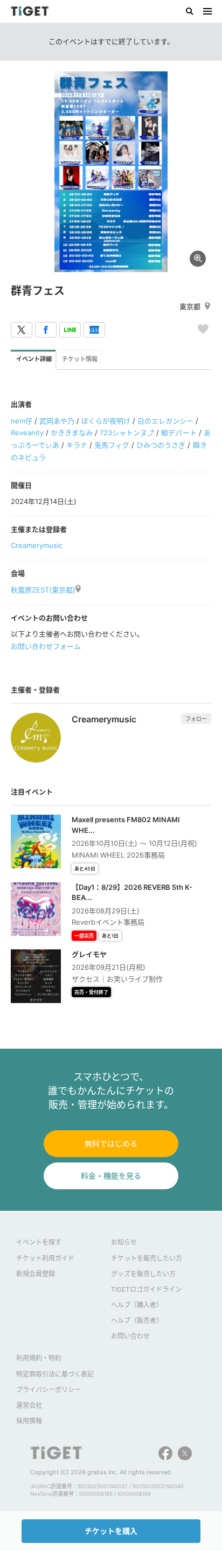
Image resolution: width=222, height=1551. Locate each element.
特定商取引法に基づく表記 (55, 1374)
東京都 (189, 306)
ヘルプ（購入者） (137, 1305)
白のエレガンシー (165, 420)
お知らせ (124, 1242)
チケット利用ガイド (45, 1258)
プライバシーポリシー (48, 1390)
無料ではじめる (111, 1143)
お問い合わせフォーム (46, 646)
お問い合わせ (130, 1336)
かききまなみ (72, 432)
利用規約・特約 (38, 1358)
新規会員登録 (35, 1274)
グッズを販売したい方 (143, 1274)
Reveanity (27, 432)
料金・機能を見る (111, 1175)
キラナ (76, 445)
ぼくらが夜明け (105, 420)
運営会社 (29, 1405)
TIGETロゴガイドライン (146, 1289)
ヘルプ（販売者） (137, 1320)
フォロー (196, 718)
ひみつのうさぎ (160, 445)
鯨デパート (178, 432)
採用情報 (29, 1421)
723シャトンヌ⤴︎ (127, 432)
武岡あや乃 (56, 420)
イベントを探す (38, 1242)
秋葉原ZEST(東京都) (43, 590)
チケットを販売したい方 (146, 1258)
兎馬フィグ (111, 445)
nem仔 (21, 420)
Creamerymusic (37, 545)
